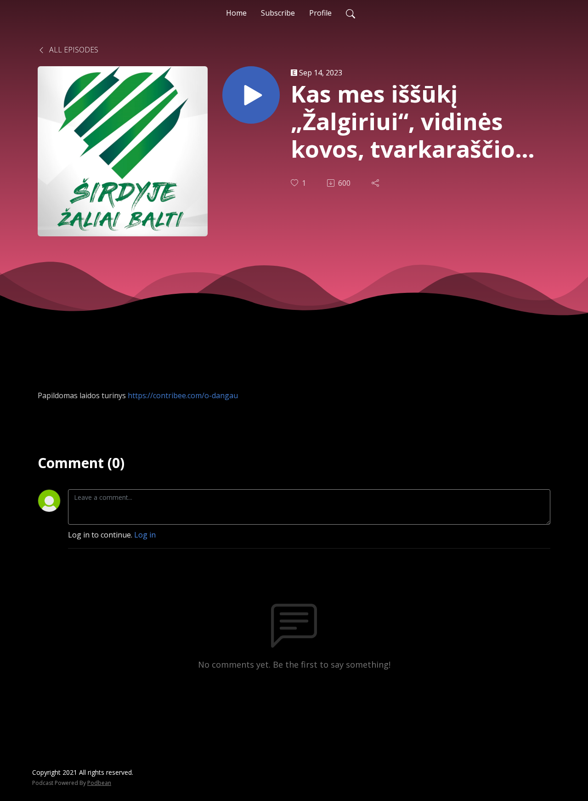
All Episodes (72, 50)
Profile (320, 13)
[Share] (376, 183)
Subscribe (278, 13)
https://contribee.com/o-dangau (183, 395)
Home (236, 13)
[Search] (350, 13)
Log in (145, 535)
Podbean (99, 783)
